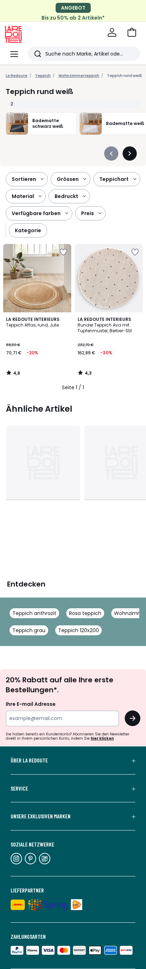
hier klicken (102, 738)
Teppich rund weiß (124, 75)
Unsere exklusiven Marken (41, 816)
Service (19, 788)
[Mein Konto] (111, 32)
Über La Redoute (29, 760)
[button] (131, 32)
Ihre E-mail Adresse (31, 704)
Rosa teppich (85, 613)
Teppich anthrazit (34, 613)
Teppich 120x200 (78, 630)
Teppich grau (28, 630)
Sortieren (24, 179)
